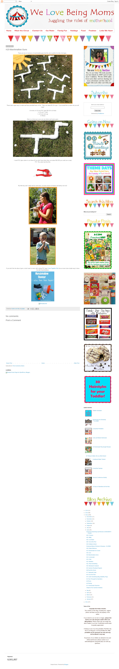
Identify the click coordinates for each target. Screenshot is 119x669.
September (90, 523)
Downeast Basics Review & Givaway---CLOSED (98, 546)
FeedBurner (101, 113)
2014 (86, 510)
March (88, 594)
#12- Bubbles (89, 561)
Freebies (92, 31)
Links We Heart (106, 31)
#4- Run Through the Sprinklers (94, 579)
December (89, 516)
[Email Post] (28, 308)
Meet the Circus (22, 31)
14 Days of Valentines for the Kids (101, 486)
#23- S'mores (89, 535)
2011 (86, 602)
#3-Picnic (88, 581)
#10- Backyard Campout (92, 565)
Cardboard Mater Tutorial (99, 459)
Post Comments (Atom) (18, 366)
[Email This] (31, 309)
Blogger (66, 664)
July (88, 527)
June (88, 530)
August (88, 525)
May (88, 590)
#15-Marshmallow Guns (92, 555)
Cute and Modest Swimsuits (100, 438)
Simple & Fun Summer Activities (94, 587)
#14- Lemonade (90, 557)
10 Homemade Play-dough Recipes (102, 447)
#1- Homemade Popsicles (93, 585)
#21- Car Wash (90, 539)
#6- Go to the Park (91, 574)
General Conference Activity (100, 477)
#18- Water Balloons (91, 548)
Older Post (76, 363)
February (89, 597)
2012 (86, 515)
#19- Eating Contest (91, 544)
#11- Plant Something (91, 563)
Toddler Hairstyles (97, 410)
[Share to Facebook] (36, 309)
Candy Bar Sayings (97, 468)
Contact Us (37, 31)
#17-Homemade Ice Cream (93, 550)
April (88, 592)
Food (83, 31)
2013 (86, 512)
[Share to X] (35, 309)
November (89, 519)
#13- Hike (88, 559)
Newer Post (9, 363)
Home (8, 31)
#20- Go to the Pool (91, 542)
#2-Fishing (89, 583)
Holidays (74, 31)
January (89, 599)
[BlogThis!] (33, 309)
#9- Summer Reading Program (94, 568)
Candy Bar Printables (98, 428)
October (89, 521)
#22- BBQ (88, 537)
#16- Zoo (88, 552)
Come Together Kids (53, 268)
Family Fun (62, 31)
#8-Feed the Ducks (91, 570)
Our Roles (50, 31)
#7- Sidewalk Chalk (91, 572)
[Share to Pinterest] (38, 309)
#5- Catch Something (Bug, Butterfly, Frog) (97, 576)
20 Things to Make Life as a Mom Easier (96, 456)
